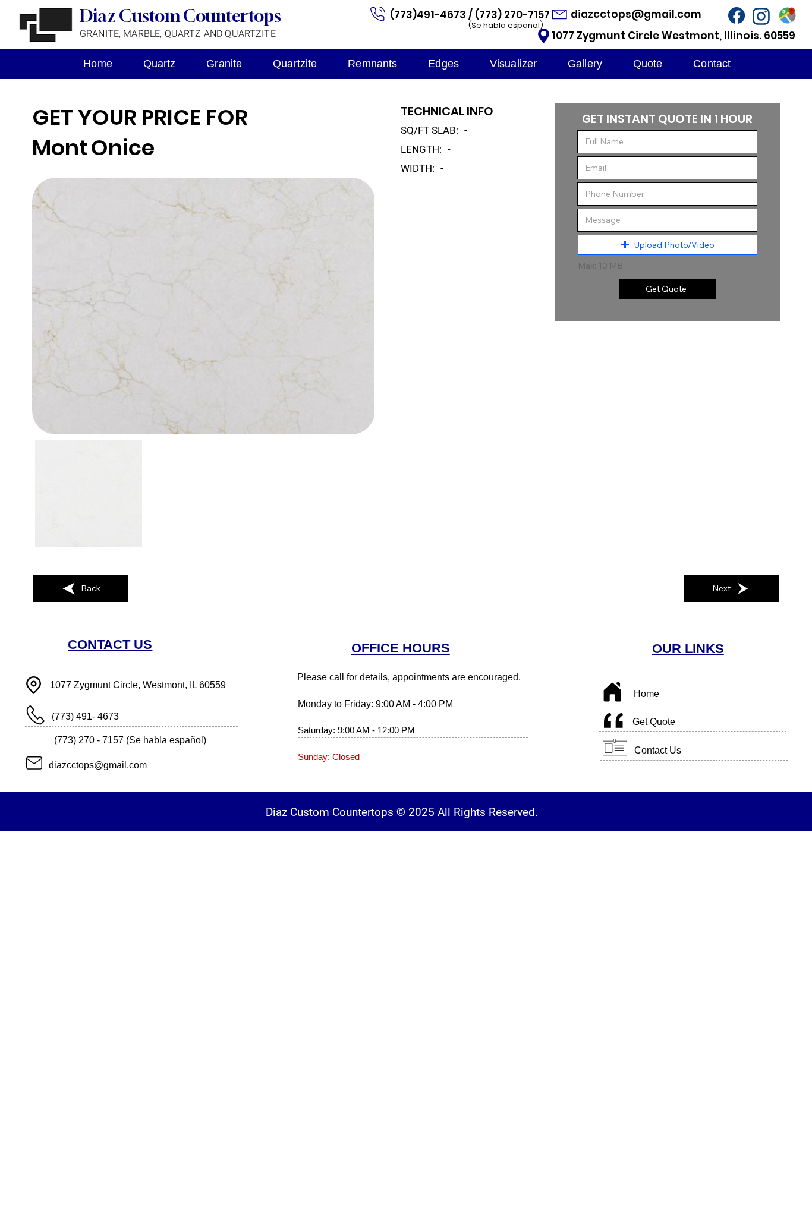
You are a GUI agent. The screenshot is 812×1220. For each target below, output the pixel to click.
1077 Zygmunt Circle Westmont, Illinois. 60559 (673, 36)
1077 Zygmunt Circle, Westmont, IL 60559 (138, 684)
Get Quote (653, 721)
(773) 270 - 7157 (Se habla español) (130, 739)
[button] (667, 245)
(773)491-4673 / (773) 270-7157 (471, 15)
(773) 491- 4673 (85, 716)
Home (646, 693)
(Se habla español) (505, 25)
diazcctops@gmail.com (637, 14)
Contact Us (657, 750)
